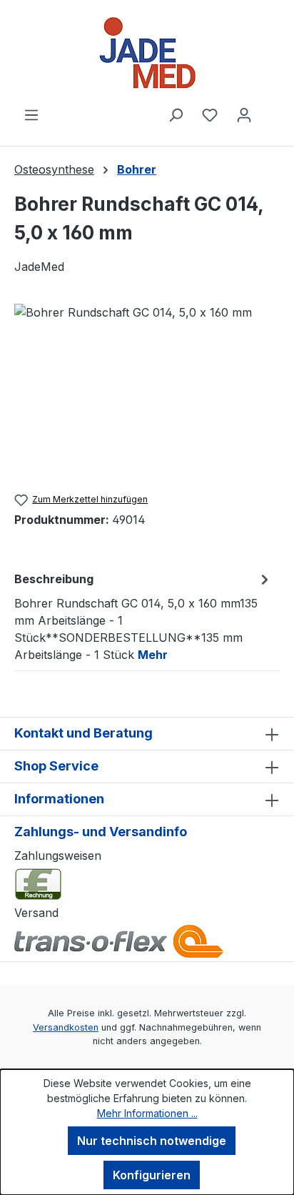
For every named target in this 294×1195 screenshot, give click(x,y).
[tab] (143, 616)
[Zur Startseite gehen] (147, 53)
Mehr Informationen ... (147, 1113)
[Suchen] (175, 114)
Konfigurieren (152, 1175)
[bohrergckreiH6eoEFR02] (147, 384)
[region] (147, 384)
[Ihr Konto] (244, 114)
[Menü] (31, 114)
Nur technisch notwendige (151, 1141)
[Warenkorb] (270, 110)
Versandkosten (65, 1027)
